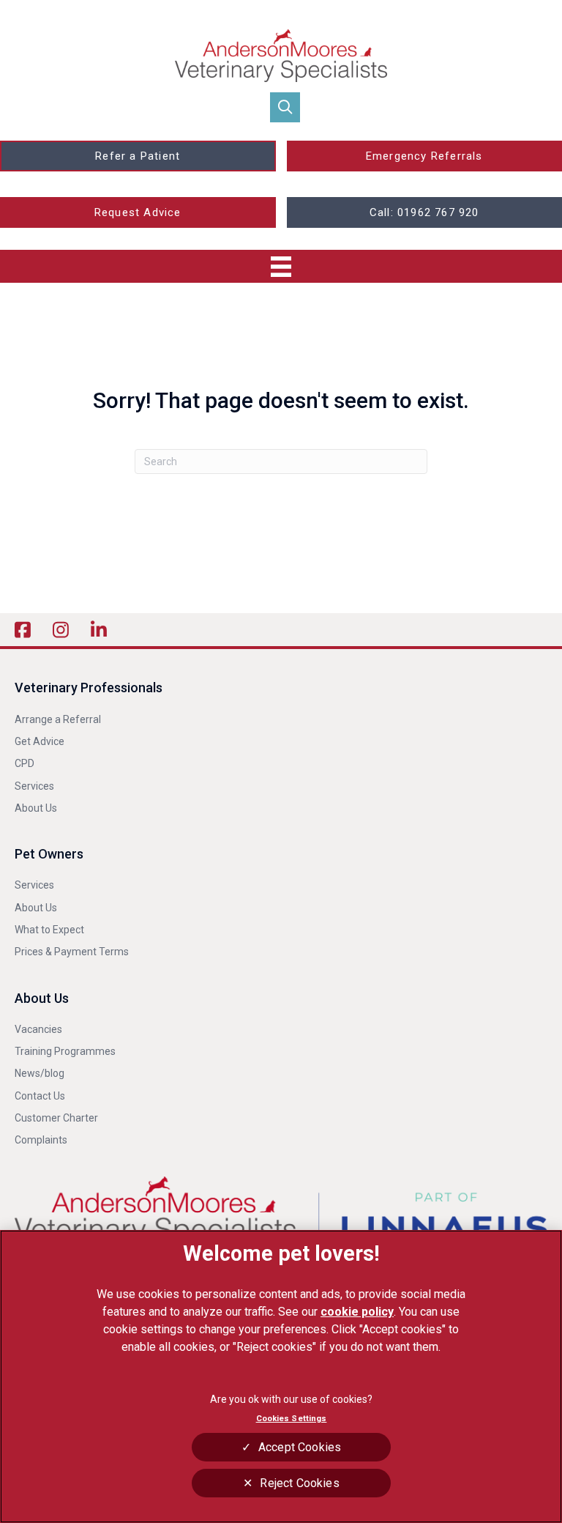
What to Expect (49, 929)
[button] (285, 107)
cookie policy (357, 1312)
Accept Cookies (299, 1447)
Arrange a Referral (59, 719)
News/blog (39, 1073)
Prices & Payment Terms (72, 951)
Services (34, 786)
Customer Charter (56, 1118)
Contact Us (40, 1096)
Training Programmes (65, 1051)
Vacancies (38, 1029)
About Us (36, 808)
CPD (24, 763)
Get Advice (39, 741)
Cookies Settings (291, 1418)
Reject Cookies (299, 1483)
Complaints (41, 1140)
